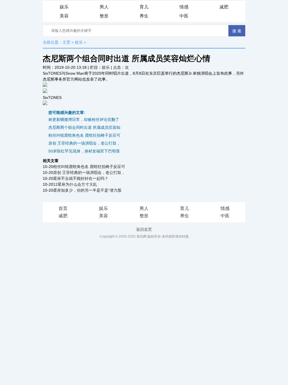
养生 (144, 16)
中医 (183, 16)
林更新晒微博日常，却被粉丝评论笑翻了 (83, 119)
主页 (66, 42)
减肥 (223, 7)
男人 (104, 7)
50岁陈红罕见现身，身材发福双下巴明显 (84, 151)
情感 (183, 7)
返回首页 (144, 229)
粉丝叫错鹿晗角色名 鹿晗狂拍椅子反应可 (84, 135)
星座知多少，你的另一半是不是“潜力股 (87, 190)
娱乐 (64, 7)
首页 (63, 208)
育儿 (144, 7)
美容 (64, 16)
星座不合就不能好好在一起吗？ (80, 178)
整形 (104, 16)
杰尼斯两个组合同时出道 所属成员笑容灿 (84, 127)
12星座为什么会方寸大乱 (75, 184)
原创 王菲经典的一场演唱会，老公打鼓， (84, 143)
